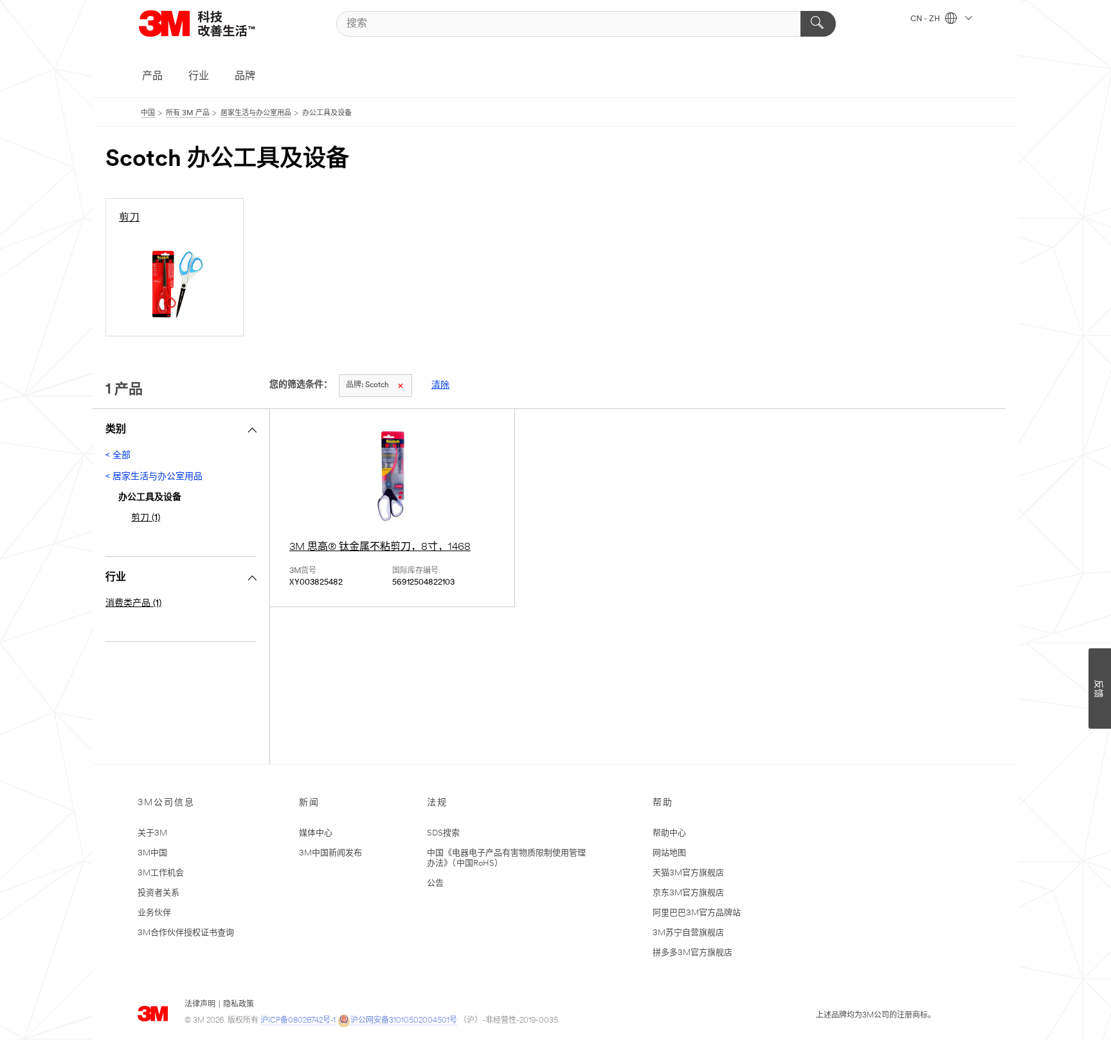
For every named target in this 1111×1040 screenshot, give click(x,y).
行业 (198, 76)
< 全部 (118, 456)
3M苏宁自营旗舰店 (688, 933)
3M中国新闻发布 (330, 853)
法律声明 (200, 1004)
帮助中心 (669, 833)
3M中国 (152, 853)
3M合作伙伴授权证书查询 (186, 933)
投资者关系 (158, 893)
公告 (435, 883)
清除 (440, 385)
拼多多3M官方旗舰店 (692, 953)
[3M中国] (213, 23)
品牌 (245, 76)
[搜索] (818, 24)
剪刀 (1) (145, 518)
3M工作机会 (161, 873)
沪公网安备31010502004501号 (403, 1021)
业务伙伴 (154, 913)
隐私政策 (238, 1004)
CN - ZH (926, 19)
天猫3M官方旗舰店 (688, 873)
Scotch (367, 385)
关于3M (152, 833)
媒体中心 (315, 833)
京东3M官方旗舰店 (688, 893)
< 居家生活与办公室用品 (154, 477)
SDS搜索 (443, 833)
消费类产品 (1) (133, 603)
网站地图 (669, 853)
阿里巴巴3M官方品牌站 (697, 913)
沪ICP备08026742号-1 (298, 1021)
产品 (152, 76)
